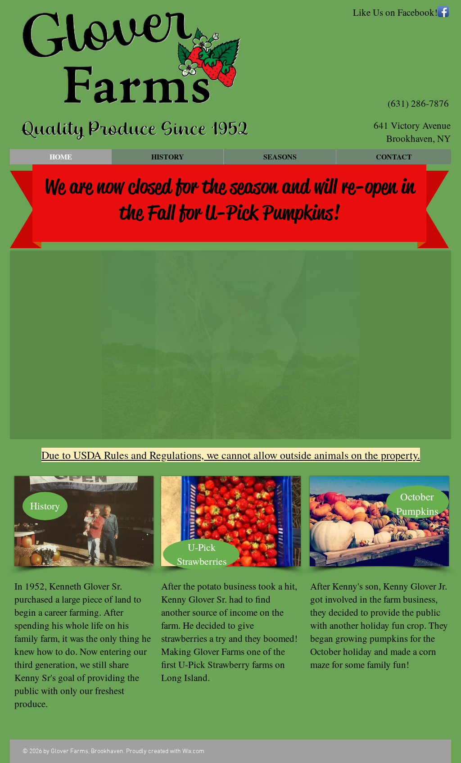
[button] (230, 344)
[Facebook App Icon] (443, 11)
